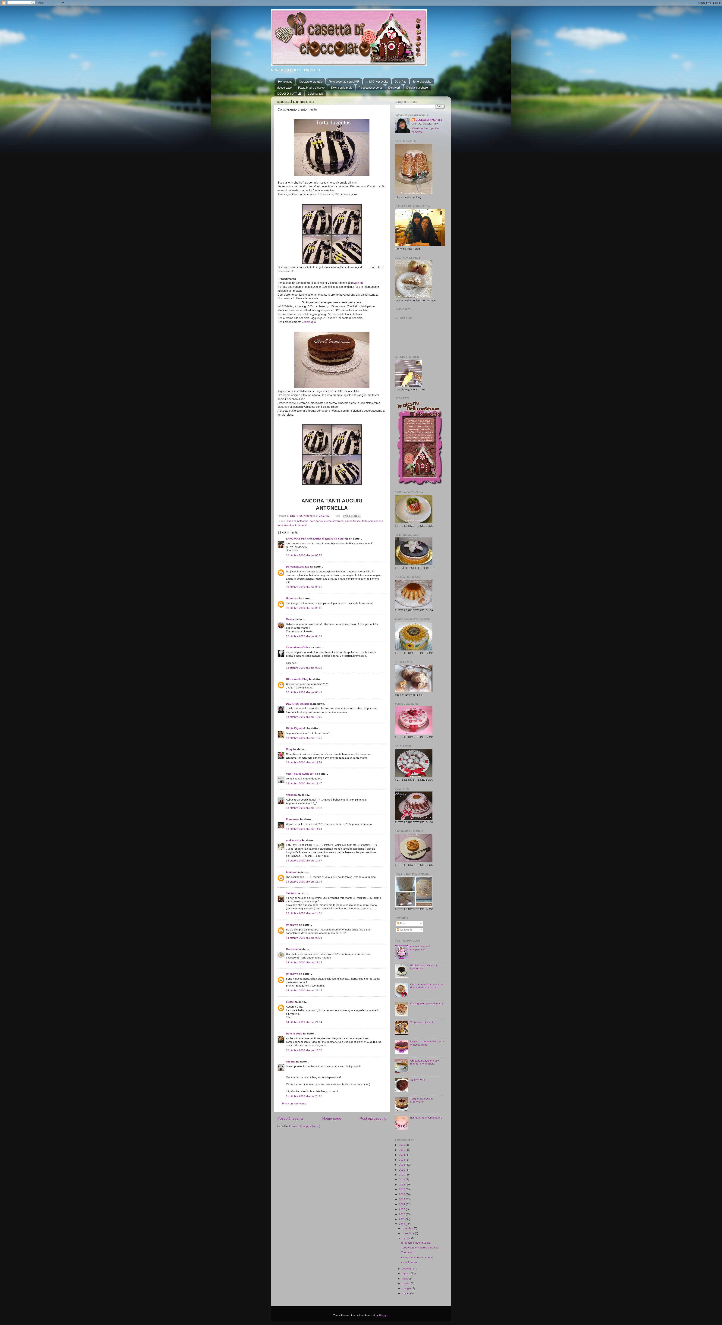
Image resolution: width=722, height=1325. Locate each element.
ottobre (406, 1238)
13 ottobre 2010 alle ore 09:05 (304, 587)
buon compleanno (297, 521)
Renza (290, 619)
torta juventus (286, 525)
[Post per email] (338, 515)
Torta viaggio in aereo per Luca (419, 1247)
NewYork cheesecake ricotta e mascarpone (427, 1043)
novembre (408, 1233)
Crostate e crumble (310, 81)
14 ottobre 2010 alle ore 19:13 (304, 962)
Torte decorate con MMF (344, 81)
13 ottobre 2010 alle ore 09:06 (304, 608)
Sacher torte (417, 1079)
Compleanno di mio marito (417, 1257)
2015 (402, 1199)
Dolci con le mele (341, 87)
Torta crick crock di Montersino (421, 1100)
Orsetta (290, 1061)
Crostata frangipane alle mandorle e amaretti (424, 1062)
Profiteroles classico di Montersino (423, 967)
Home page (285, 81)
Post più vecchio (373, 1118)
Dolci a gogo (294, 1033)
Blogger (383, 1315)
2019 (402, 1179)
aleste (290, 1001)
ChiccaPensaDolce (298, 647)
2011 (402, 1219)
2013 (402, 1209)
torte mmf (301, 525)
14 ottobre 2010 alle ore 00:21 (304, 937)
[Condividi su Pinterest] (359, 516)
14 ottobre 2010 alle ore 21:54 (304, 1022)
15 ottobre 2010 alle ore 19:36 (304, 1050)
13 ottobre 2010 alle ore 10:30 (304, 738)
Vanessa (291, 794)
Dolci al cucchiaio (417, 87)
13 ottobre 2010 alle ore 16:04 (304, 881)
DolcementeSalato (297, 566)
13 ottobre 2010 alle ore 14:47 (304, 860)
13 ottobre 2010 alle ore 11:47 (304, 783)
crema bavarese (334, 521)
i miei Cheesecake (377, 81)
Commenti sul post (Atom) (304, 1126)
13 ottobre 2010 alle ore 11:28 (304, 762)
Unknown (292, 598)
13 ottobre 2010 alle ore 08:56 (304, 555)
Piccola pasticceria (370, 87)
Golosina (292, 949)
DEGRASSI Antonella (299, 703)
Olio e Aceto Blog (297, 679)
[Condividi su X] (352, 516)
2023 (402, 1159)
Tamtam (291, 893)
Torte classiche (422, 81)
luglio (405, 1278)
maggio (407, 1288)
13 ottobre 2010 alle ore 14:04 (304, 829)
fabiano (291, 872)
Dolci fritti (400, 81)
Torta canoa (408, 1252)
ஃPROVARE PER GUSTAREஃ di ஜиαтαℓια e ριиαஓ (317, 538)
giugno (406, 1283)
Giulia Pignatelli (296, 728)
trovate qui (356, 282)
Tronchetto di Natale (422, 1022)
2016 (402, 1194)
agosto (406, 1273)
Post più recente (290, 1118)
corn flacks (316, 521)
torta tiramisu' (409, 1262)
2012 (402, 1214)
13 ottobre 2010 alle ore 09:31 (304, 636)
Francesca (292, 819)
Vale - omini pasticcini (300, 774)
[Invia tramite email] (345, 516)
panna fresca (353, 521)
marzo (406, 1293)
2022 (402, 1164)
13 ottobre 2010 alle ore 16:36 (304, 913)
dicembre (408, 1228)
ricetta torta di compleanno (426, 1117)
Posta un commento (294, 1103)
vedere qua (309, 321)
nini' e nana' (293, 840)
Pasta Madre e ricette (311, 87)
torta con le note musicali (416, 1242)
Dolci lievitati (315, 93)
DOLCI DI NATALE (289, 93)
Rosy (289, 749)
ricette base (284, 87)
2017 (402, 1189)
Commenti (405, 929)
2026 (402, 1145)
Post (402, 923)
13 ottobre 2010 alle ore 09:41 (304, 692)
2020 (402, 1174)
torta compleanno (372, 521)
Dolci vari (394, 87)
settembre (408, 1268)
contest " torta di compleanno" (420, 948)
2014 (402, 1204)
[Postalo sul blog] (348, 516)
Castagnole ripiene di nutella (427, 1003)
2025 (402, 1150)
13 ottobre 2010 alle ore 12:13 (304, 808)
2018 (402, 1184)
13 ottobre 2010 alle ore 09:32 (304, 667)
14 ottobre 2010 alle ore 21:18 (304, 990)
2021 (402, 1169)
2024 (402, 1154)
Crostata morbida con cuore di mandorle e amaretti (427, 986)
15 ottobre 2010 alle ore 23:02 (304, 1096)
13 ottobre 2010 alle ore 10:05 (304, 717)
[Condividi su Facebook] (355, 516)
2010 (402, 1224)
